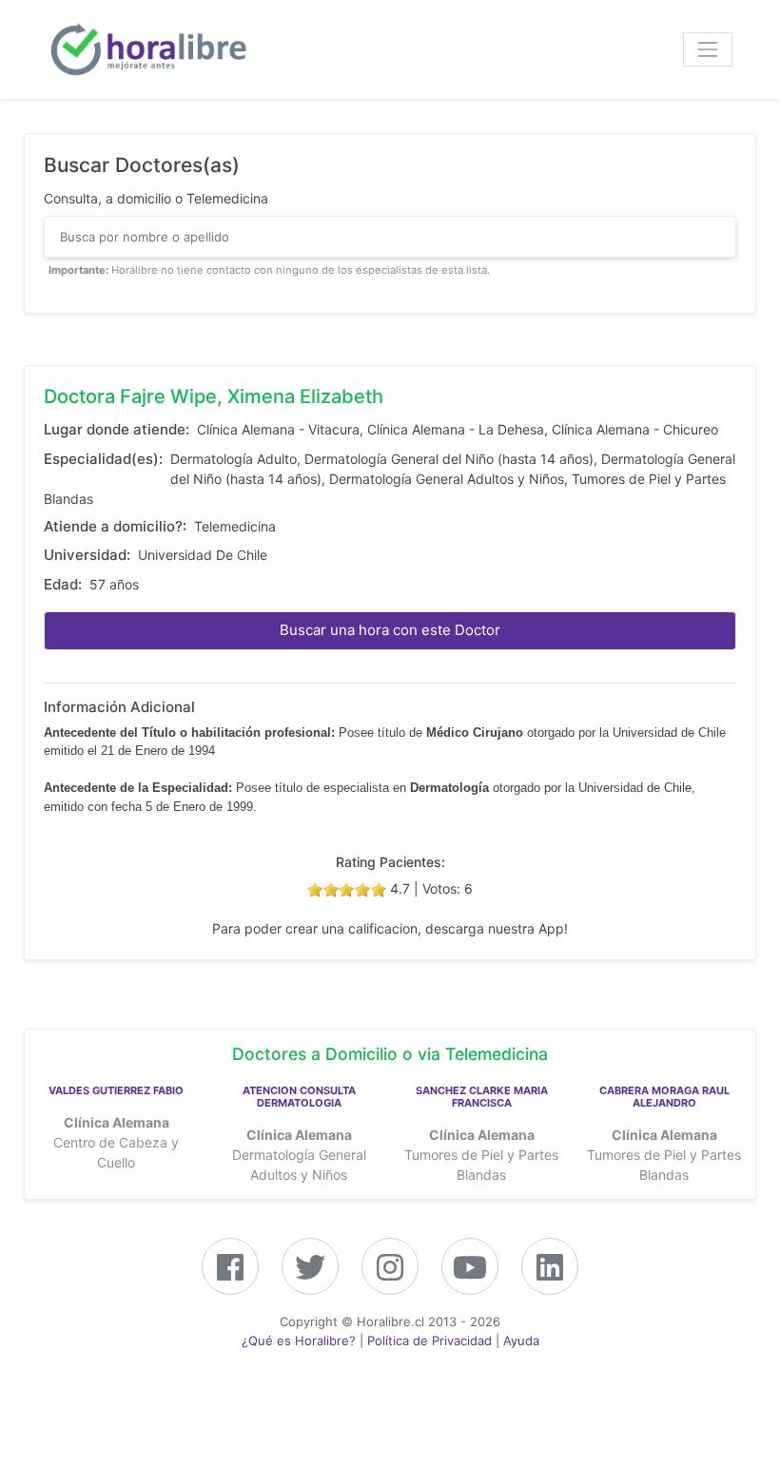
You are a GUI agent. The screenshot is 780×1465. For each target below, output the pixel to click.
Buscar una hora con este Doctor (390, 630)
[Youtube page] (470, 1273)
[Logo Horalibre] (147, 49)
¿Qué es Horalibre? (299, 1340)
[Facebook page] (230, 1273)
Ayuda (521, 1340)
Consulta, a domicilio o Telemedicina (156, 198)
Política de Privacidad (429, 1340)
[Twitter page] (310, 1273)
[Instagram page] (390, 1273)
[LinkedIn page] (550, 1273)
